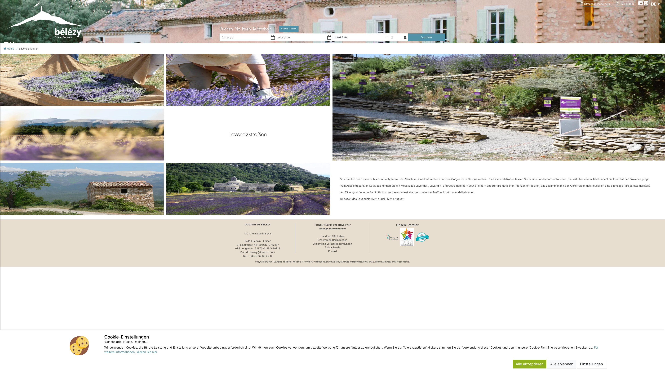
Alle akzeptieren (529, 364)
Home (10, 48)
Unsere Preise (288, 28)
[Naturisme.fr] (407, 237)
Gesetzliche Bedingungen (332, 239)
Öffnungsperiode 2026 (597, 3)
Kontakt (332, 251)
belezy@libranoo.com (262, 252)
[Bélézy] (59, 20)
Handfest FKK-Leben (332, 236)
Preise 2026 (627, 3)
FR (653, 10)
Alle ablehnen (561, 364)
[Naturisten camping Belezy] (422, 237)
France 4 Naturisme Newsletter (332, 224)
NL (654, 22)
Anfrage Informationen (332, 228)
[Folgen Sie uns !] (641, 4)
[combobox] (360, 37)
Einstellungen (592, 364)
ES (653, 16)
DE (654, 4)
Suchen (426, 37)
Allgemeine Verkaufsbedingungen (332, 243)
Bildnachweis (332, 247)
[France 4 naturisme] (391, 237)
